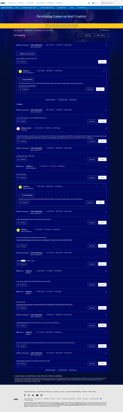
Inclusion (84, 390)
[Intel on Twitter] (29, 394)
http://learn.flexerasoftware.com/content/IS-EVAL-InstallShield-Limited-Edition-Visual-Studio (44, 303)
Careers (62, 390)
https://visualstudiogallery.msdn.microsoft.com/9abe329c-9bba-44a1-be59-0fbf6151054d (44, 239)
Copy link (90, 89)
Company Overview (30, 390)
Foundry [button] (59, 3)
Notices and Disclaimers (81, 402)
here (62, 374)
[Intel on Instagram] (41, 394)
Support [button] (21, 3)
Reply (102, 62)
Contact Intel (41, 390)
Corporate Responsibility (73, 390)
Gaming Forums (28, 30)
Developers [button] (40, 3)
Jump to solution (27, 54)
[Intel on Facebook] (24, 394)
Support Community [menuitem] (6, 7)
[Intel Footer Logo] (16, 397)
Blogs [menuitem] (71, 7)
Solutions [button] (30, 3)
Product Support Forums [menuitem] (47, 7)
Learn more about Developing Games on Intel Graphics (61, 27)
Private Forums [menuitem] (81, 7)
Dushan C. (23, 259)
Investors (56, 390)
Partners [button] (50, 3)
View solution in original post (27, 85)
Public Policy (92, 390)
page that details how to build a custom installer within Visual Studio (48, 137)
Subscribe (88, 35)
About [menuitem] (17, 7)
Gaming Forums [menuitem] (62, 7)
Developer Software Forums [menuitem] (29, 7)
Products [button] (12, 3)
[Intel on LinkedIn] (33, 394)
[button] (106, 45)
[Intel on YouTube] (37, 394)
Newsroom (49, 390)
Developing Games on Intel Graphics (44, 30)
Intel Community (18, 30)
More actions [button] (101, 35)
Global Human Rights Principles (72, 403)
